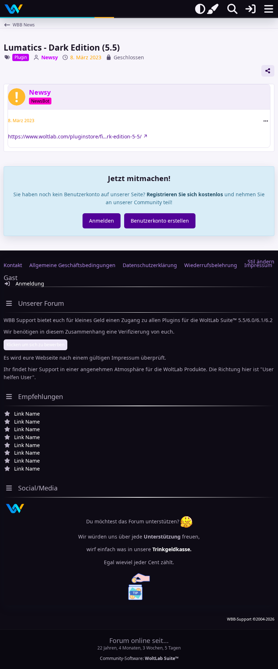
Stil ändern (261, 261)
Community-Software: (139, 658)
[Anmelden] (250, 9)
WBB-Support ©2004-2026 (250, 619)
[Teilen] (267, 71)
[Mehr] (265, 121)
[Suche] (232, 9)
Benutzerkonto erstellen (160, 220)
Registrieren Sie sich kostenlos (185, 194)
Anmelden (101, 220)
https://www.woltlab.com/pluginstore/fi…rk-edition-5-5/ (75, 136)
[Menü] (268, 9)
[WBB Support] (13, 9)
